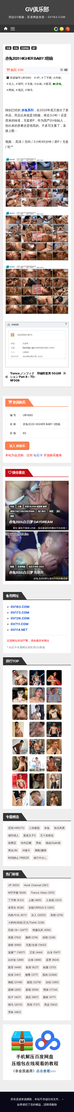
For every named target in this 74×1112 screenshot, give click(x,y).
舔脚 (14, 989)
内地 (16, 48)
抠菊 (14, 937)
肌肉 (50, 974)
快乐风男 (59, 828)
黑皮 (50, 1004)
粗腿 (49, 967)
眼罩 (48, 83)
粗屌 (32, 967)
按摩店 (12, 842)
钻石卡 (38, 455)
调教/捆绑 (40, 850)
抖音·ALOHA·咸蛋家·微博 (36, 506)
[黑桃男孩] (37, 694)
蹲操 (11, 89)
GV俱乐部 (37, 9)
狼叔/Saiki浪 (53, 842)
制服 (12, 566)
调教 (12, 516)
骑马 (30, 89)
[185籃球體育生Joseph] (54, 763)
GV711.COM (19, 624)
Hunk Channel (36, 885)
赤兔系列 (27, 110)
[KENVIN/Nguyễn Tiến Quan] (37, 677)
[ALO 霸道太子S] (19, 746)
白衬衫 (16, 959)
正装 (36, 952)
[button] (67, 28)
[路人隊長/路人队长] (54, 781)
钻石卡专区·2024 (36, 566)
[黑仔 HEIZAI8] (37, 746)
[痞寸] (54, 729)
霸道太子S (29, 835)
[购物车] (61, 28)
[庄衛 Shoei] (19, 781)
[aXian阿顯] (54, 798)
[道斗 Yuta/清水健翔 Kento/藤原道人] (54, 746)
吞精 (56, 915)
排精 (49, 937)
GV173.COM (20, 612)
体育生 (16, 907)
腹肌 (34, 982)
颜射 (49, 997)
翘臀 (31, 974)
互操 (8, 48)
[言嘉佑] (37, 712)
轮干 (14, 997)
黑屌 (33, 1004)
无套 (30, 83)
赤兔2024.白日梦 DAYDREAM (31, 522)
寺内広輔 (26, 842)
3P (38, 77)
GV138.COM (20, 618)
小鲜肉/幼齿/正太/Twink (26, 922)
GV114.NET (19, 630)
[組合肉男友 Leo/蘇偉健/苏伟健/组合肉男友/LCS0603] (54, 694)
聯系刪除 (51, 1104)
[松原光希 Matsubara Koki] (19, 712)
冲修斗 (26, 850)
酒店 (20, 89)
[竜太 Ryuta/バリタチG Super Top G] (54, 712)
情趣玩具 (41, 930)
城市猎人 (13, 835)
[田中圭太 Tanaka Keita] (19, 763)
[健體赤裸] (37, 763)
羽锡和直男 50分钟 (49, 373)
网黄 (51, 511)
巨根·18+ (18, 930)
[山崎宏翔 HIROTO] (19, 677)
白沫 (53, 952)
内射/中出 (17, 915)
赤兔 (58, 83)
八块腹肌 (34, 828)
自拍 (52, 982)
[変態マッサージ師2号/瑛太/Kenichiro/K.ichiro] (19, 729)
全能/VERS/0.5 (41, 907)
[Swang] (54, 677)
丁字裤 (48, 77)
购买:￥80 (17, 70)
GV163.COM (20, 607)
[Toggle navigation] (13, 28)
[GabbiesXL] (37, 798)
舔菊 (32, 989)
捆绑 (31, 937)
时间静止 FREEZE (18, 857)
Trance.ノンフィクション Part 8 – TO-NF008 (22, 377)
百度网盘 (25, 48)
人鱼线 (54, 900)
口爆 (19, 506)
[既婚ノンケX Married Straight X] (37, 729)
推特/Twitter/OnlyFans (22, 511)
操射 (14, 944)
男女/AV (13, 850)
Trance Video (43, 892)
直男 (52, 959)
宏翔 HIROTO (16, 828)
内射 (58, 77)
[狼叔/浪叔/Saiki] (19, 694)
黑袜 (38, 842)
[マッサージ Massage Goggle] (37, 781)
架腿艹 (16, 952)
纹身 (14, 974)
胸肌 (15, 982)
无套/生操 (36, 944)
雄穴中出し (40, 857)
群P (33, 48)
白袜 (39, 83)
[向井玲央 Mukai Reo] (19, 798)
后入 (11, 83)
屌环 (20, 83)
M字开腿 (17, 892)
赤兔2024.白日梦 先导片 (26, 572)
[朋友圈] (56, 28)
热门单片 (42, 511)
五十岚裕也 (47, 835)
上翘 (35, 900)
